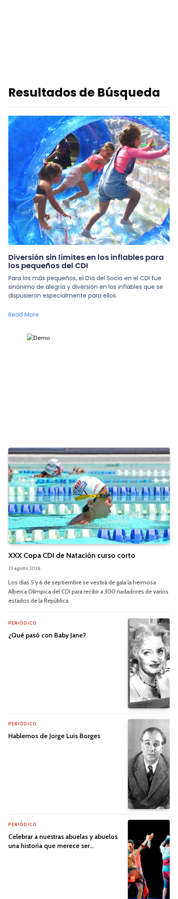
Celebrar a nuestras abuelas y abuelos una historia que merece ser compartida (63, 846)
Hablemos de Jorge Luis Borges (54, 736)
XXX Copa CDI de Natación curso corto (71, 555)
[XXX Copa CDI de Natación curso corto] (89, 496)
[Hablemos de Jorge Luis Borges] (149, 764)
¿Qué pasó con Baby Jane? (47, 635)
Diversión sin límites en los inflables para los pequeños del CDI (86, 261)
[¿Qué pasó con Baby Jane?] (149, 663)
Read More (23, 314)
